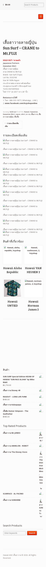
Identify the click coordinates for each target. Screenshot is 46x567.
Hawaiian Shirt (9, 114)
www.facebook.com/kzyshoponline (21, 103)
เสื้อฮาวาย (34, 114)
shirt (23, 114)
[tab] (12, 125)
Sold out (13, 112)
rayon (18, 114)
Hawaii (27, 112)
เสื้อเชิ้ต (16, 117)
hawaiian (34, 112)
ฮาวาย (28, 114)
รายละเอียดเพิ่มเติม (12, 124)
